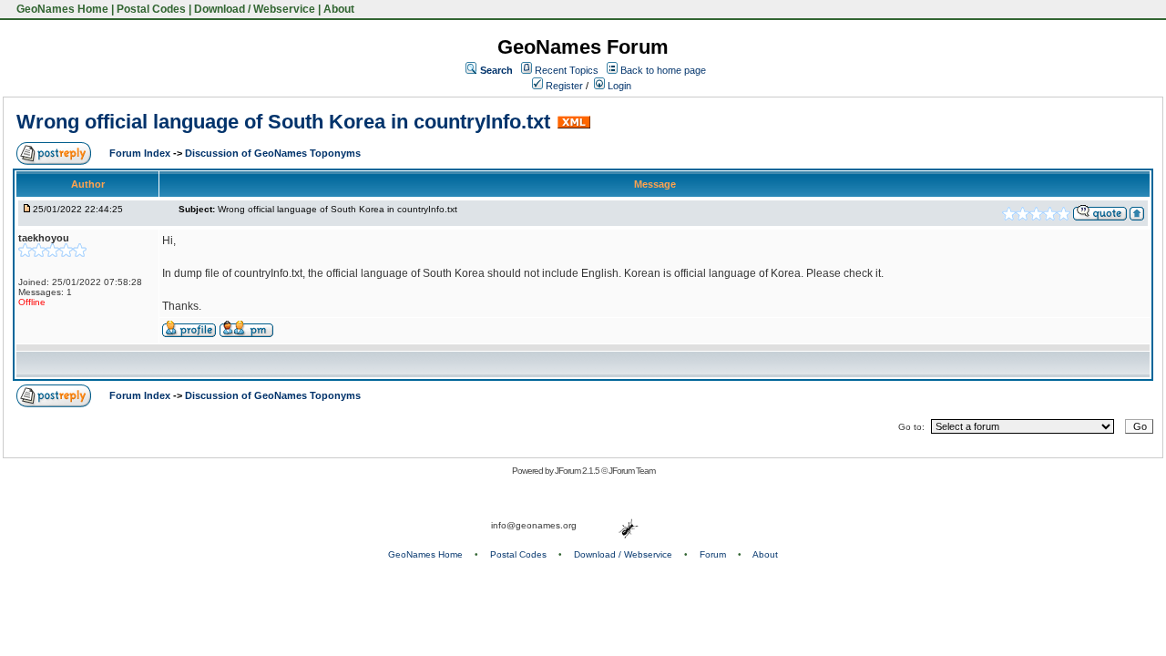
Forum (713, 554)
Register (563, 85)
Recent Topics (566, 70)
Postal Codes (151, 9)
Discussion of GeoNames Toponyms (273, 153)
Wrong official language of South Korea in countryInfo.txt (283, 121)
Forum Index (141, 153)
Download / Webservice (254, 9)
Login (618, 85)
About (338, 9)
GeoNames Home (61, 9)
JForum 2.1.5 (578, 471)
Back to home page (663, 70)
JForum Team (632, 471)
